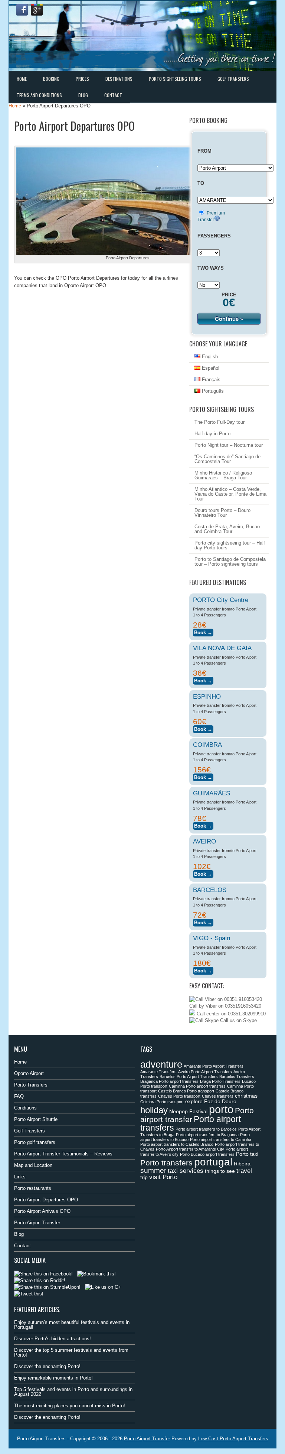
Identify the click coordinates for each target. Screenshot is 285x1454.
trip (144, 1177)
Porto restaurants (32, 1188)
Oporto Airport (29, 1073)
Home (22, 79)
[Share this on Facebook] (43, 1274)
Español (209, 368)
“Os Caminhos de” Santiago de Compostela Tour (227, 459)
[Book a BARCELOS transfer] (203, 921)
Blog (83, 95)
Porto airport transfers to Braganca (207, 1134)
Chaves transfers (217, 1096)
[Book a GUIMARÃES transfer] (203, 825)
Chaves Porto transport (179, 1096)
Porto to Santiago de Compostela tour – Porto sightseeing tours (230, 561)
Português (212, 391)
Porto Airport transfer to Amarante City (190, 1149)
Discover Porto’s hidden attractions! (52, 1338)
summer (153, 1170)
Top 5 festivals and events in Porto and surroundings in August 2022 (73, 1392)
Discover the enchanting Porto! (47, 1366)
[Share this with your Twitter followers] (28, 1294)
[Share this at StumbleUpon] (47, 1287)
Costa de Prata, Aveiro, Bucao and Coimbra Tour (227, 529)
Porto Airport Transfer (37, 1222)
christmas (246, 1096)
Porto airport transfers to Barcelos (206, 1129)
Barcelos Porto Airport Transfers (189, 1076)
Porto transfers (166, 1162)
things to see (220, 1171)
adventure (161, 1064)
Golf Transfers (233, 79)
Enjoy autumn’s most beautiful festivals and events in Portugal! (72, 1325)
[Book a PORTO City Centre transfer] (203, 631)
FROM (204, 151)
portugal (213, 1162)
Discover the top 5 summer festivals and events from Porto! (71, 1352)
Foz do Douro (220, 1101)
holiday (154, 1110)
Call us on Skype (238, 1020)
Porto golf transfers (34, 1142)
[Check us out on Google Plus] (103, 1287)
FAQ (19, 1096)
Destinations (118, 79)
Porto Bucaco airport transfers (207, 1154)
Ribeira (242, 1164)
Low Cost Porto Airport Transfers (233, 1438)
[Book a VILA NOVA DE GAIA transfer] (203, 679)
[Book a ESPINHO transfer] (203, 728)
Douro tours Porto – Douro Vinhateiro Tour (222, 513)
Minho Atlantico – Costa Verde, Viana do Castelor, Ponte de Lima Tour (230, 494)
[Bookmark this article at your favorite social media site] (96, 1274)
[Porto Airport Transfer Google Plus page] (37, 10)
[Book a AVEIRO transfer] (203, 873)
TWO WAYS (210, 268)
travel (244, 1170)
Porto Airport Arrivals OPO (42, 1211)
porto (221, 1109)
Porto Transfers (31, 1085)
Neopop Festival (188, 1111)
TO (200, 183)
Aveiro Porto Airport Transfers (205, 1071)
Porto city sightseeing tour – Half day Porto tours (229, 545)
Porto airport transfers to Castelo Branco (176, 1144)
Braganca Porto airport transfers (169, 1081)
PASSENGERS (214, 235)
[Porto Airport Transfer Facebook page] (22, 10)
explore (194, 1101)
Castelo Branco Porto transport (186, 1091)
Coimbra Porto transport (162, 1101)
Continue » (229, 319)
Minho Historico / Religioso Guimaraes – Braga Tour (223, 475)
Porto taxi (247, 1154)
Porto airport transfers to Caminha (220, 1139)
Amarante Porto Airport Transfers (213, 1066)
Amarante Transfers (158, 1071)
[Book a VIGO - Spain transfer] (203, 969)
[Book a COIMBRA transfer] (203, 776)
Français (210, 379)
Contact (113, 95)
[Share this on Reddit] (39, 1280)
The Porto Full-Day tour (219, 422)
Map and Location (33, 1165)
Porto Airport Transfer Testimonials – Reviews (63, 1154)
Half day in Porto (212, 433)
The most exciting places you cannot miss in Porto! (69, 1405)
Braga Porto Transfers (220, 1081)
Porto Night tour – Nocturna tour (228, 445)
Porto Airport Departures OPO (46, 1199)
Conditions (25, 1108)
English (209, 356)
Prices (82, 79)
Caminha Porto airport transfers (197, 1086)
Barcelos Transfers (236, 1076)
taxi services (185, 1170)
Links (20, 1176)
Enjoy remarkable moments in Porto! (53, 1378)
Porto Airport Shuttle (36, 1119)
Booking (51, 79)
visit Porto (163, 1177)
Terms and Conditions (39, 95)
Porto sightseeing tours (175, 79)
